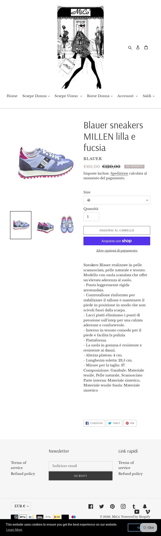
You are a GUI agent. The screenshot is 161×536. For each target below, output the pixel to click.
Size (87, 192)
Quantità (90, 209)
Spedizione (119, 173)
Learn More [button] (14, 529)
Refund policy (23, 474)
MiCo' (116, 517)
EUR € (20, 506)
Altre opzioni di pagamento (116, 250)
